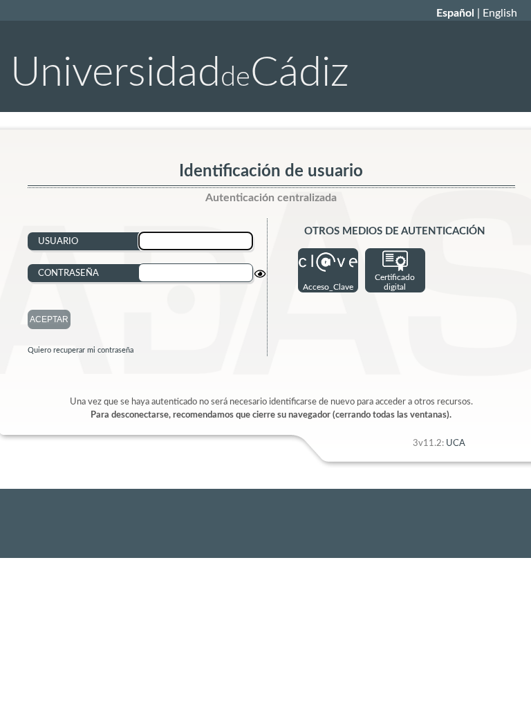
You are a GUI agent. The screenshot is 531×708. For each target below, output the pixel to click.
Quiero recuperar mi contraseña (80, 350)
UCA (455, 443)
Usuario (58, 241)
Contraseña (68, 273)
